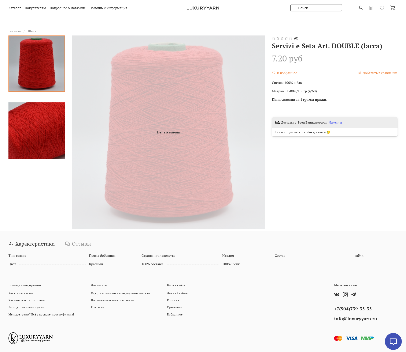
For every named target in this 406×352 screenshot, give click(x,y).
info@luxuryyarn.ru (355, 319)
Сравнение (174, 307)
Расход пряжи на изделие (26, 307)
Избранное (174, 314)
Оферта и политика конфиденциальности (120, 293)
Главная (14, 31)
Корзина (173, 300)
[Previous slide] (80, 132)
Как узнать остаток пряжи (26, 300)
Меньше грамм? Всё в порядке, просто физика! (41, 314)
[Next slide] (257, 132)
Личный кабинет (179, 293)
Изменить (336, 122)
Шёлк (32, 31)
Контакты (97, 307)
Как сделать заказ (20, 293)
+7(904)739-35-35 (353, 309)
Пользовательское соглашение (112, 300)
